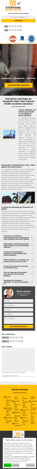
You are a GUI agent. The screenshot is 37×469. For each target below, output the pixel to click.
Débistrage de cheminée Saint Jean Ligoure (16, 417)
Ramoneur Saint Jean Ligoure (24, 412)
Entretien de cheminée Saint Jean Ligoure (16, 405)
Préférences (30, 465)
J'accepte (8, 465)
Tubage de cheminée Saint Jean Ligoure (8, 401)
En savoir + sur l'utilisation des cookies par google (19, 456)
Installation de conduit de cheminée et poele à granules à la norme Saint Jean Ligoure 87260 (33, 412)
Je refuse (15, 465)
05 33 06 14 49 (15, 26)
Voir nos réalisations (18, 85)
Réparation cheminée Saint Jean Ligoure (8, 411)
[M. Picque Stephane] (13, 5)
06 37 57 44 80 (15, 30)
